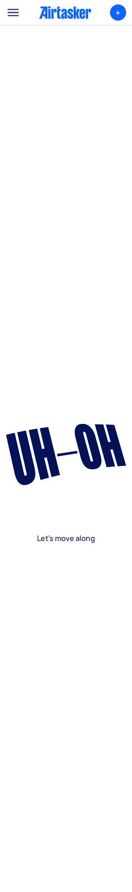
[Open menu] (13, 12)
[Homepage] (65, 13)
